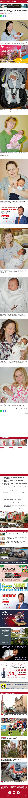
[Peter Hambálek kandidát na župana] (14, 214)
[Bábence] (14, 653)
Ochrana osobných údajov (20, 786)
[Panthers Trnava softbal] (14, 686)
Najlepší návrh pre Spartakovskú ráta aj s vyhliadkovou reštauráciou (11, 760)
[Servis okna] (14, 587)
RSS (16, 787)
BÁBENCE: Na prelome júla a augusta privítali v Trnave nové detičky (14, 493)
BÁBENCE (2, 13)
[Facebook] (24, 1)
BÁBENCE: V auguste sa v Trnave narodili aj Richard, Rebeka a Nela (15, 484)
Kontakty (18, 787)
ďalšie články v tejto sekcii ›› (22, 508)
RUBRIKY (14, 1)
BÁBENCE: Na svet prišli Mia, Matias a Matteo (22, 448)
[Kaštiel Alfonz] (14, 519)
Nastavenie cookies (24, 787)
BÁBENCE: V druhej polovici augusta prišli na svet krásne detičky (4, 449)
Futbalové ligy (3, 737)
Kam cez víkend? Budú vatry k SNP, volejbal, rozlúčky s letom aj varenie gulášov (15, 542)
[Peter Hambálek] (14, 600)
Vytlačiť (26, 411)
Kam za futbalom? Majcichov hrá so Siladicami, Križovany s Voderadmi (12, 737)
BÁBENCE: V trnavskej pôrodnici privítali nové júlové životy (15, 502)
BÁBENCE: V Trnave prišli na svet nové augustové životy (13, 449)
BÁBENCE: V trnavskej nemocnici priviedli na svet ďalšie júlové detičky (15, 506)
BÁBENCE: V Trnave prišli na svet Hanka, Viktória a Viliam (15, 496)
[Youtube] (27, 1)
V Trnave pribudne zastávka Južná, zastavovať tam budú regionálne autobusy (16, 533)
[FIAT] (14, 573)
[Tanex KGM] (14, 555)
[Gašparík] (14, 618)
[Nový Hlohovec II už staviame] (14, 54)
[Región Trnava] (14, 636)
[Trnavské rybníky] (14, 6)
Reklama (13, 787)
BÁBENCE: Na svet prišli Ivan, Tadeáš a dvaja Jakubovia (14, 481)
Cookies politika (24, 788)
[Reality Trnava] (14, 669)
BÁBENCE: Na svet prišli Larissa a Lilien (12, 499)
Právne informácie (13, 786)
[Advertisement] (11, 424)
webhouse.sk (19, 796)
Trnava (2, 714)
